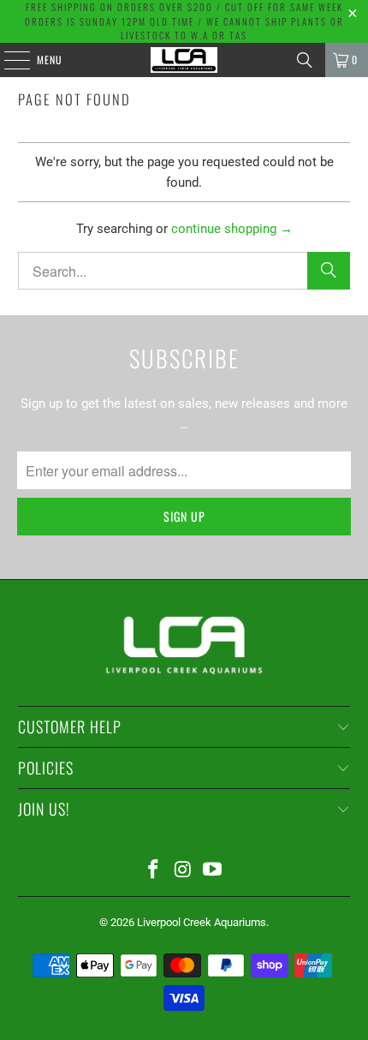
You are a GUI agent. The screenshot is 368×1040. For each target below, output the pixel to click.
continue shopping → (232, 228)
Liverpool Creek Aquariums (201, 922)
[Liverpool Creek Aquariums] (184, 60)
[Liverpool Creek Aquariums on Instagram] (183, 871)
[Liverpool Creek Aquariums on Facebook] (153, 871)
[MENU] (7, 60)
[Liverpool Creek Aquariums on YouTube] (213, 871)
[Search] (304, 60)
